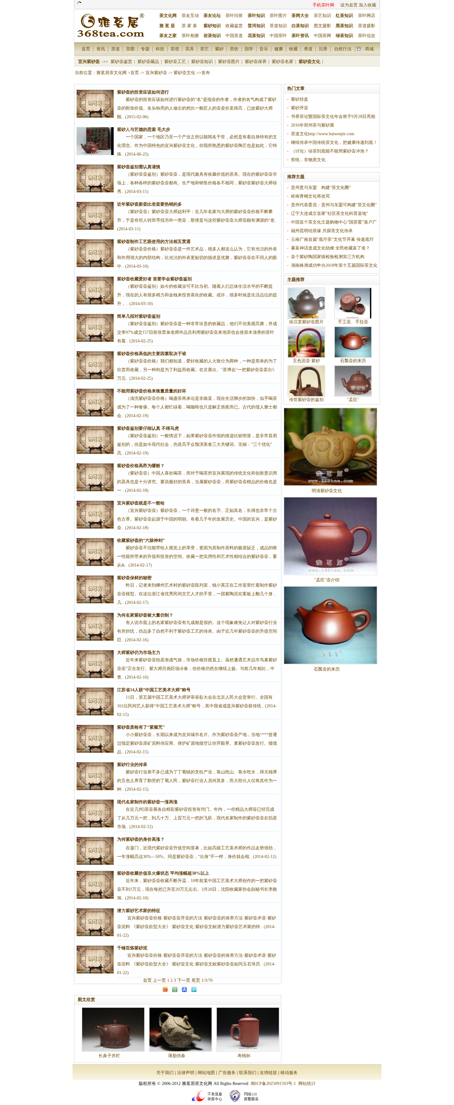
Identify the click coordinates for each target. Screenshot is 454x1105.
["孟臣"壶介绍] (330, 536)
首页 (86, 48)
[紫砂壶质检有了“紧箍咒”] (95, 738)
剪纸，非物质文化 (308, 159)
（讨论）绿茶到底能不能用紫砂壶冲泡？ (330, 151)
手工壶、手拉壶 (353, 322)
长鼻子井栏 (109, 1055)
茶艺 (204, 48)
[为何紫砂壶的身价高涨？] (95, 850)
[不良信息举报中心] (209, 1102)
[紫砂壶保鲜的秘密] (95, 589)
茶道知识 (278, 25)
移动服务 (289, 1072)
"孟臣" (353, 399)
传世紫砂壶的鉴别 (306, 399)
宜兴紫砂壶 (89, 61)
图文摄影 (322, 25)
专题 (145, 48)
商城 (369, 48)
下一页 (183, 980)
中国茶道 (234, 35)
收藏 (293, 48)
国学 (249, 48)
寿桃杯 (244, 1055)
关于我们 (165, 1072)
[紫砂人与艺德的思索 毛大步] (95, 141)
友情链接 (268, 1072)
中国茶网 (322, 35)
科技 (160, 48)
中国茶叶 (278, 35)
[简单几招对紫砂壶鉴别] (95, 327)
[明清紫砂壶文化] (330, 447)
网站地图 (206, 1072)
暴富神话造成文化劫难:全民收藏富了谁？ (330, 248)
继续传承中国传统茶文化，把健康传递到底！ (334, 142)
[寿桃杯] (248, 1029)
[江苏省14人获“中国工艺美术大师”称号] (95, 701)
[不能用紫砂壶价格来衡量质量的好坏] (95, 402)
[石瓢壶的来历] (330, 625)
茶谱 (174, 48)
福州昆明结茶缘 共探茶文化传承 (322, 230)
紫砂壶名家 (283, 61)
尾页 (195, 980)
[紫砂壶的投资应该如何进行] (95, 103)
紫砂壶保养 (256, 61)
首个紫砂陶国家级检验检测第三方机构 (327, 256)
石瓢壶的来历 (353, 360)
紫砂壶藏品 (148, 61)
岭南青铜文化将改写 (310, 196)
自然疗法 (342, 48)
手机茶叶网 (323, 5)
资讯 (100, 48)
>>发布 (203, 72)
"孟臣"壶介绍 (326, 580)
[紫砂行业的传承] (95, 776)
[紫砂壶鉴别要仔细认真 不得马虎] (95, 439)
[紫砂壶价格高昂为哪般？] (95, 477)
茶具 (189, 48)
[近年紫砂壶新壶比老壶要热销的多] (95, 215)
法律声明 (185, 1072)
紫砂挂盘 (299, 99)
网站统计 (307, 1083)
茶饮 (234, 48)
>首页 (133, 72)
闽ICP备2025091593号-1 (273, 1083)
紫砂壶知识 (202, 61)
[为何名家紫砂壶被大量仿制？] (95, 626)
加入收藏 (367, 5)
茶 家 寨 (189, 25)
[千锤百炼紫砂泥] (95, 959)
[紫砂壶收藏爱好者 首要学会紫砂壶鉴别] (95, 290)
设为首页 (349, 5)
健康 (278, 48)
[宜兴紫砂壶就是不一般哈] (95, 514)
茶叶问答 (234, 15)
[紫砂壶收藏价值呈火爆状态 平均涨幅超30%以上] (95, 884)
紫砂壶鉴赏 (122, 61)
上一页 (159, 980)
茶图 (130, 48)
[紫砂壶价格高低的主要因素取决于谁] (95, 365)
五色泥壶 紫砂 (306, 360)
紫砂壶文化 (310, 61)
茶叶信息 (366, 35)
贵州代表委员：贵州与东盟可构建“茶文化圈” (334, 205)
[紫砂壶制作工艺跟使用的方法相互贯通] (95, 253)
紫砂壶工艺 (175, 61)
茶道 (115, 48)
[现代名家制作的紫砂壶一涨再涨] (95, 813)
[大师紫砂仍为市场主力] (95, 664)
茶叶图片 (278, 15)
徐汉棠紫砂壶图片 (306, 322)
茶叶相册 (190, 35)
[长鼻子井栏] (113, 1029)
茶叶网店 (366, 15)
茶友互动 (190, 15)
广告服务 (227, 1072)
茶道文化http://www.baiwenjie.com (322, 134)
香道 (308, 48)
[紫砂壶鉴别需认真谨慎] (95, 178)
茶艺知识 (322, 15)
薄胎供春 (176, 1055)
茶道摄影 (366, 25)
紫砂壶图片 (229, 61)
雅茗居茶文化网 (111, 72)
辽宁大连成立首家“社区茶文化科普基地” (329, 213)
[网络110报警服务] (245, 1102)
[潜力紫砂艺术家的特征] (95, 922)
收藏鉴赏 (234, 25)
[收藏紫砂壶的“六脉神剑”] (95, 552)
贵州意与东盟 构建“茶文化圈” (321, 187)
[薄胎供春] (180, 1029)
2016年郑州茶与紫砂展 (312, 125)
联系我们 (247, 1072)
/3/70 (206, 980)
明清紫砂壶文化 (327, 490)
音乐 (263, 48)
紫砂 (219, 48)
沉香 (323, 48)
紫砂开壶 (299, 108)
